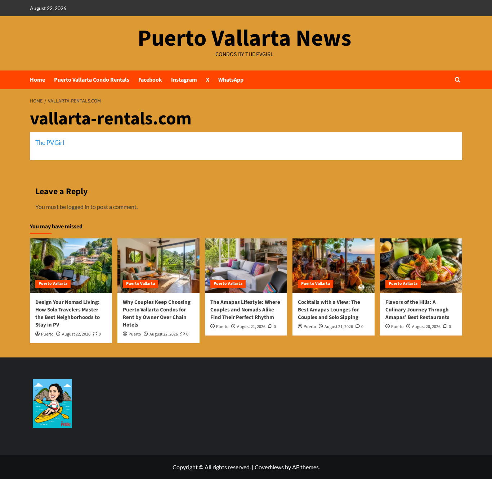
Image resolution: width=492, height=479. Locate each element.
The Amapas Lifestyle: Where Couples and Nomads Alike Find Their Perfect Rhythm (245, 309)
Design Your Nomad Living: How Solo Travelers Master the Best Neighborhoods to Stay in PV (67, 313)
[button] (457, 79)
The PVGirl (49, 142)
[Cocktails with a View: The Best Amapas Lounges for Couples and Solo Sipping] (333, 265)
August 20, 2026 (426, 327)
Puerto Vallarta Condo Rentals (91, 80)
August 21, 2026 (251, 327)
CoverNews (269, 467)
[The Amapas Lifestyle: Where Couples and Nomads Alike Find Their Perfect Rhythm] (246, 265)
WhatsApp (230, 80)
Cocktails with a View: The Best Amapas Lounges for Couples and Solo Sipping (329, 309)
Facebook (150, 80)
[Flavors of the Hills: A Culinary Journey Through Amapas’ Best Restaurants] (421, 265)
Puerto (47, 334)
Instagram (184, 80)
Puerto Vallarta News (244, 38)
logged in (78, 206)
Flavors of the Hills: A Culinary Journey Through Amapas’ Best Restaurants (417, 309)
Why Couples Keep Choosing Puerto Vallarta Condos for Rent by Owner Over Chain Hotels (157, 313)
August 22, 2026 (76, 334)
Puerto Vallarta (53, 283)
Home (37, 80)
